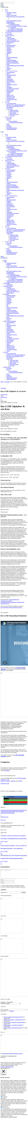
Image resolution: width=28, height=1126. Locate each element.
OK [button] (16, 1065)
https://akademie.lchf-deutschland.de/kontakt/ (11, 607)
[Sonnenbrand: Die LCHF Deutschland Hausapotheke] (14, 855)
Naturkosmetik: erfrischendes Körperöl (13, 1027)
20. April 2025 (4, 394)
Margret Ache (4, 397)
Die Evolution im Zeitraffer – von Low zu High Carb (12, 848)
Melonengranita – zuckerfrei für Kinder (13, 1025)
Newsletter (24, 1)
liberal (6, 813)
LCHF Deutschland (9, 811)
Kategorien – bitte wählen (7, 1002)
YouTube (20, 781)
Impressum (3, 1)
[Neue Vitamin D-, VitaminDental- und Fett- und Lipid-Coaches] (13, 835)
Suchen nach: (4, 892)
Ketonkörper (15, 810)
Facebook (7, 781)
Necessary (4, 1096)
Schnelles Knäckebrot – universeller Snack (14, 1019)
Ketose (20, 810)
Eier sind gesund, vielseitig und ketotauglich (14, 1022)
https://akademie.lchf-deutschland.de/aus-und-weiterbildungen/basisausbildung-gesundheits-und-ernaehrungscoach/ (12, 601)
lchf (23, 810)
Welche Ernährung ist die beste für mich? (13, 1017)
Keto (2, 810)
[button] (11, 797)
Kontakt (20, 1)
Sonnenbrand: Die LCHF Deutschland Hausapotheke (12, 858)
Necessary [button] (3, 1095)
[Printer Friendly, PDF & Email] (5, 796)
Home (2, 381)
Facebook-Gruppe (5, 783)
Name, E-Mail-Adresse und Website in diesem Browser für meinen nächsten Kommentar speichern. (13, 886)
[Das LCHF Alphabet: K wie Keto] (4, 817)
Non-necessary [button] (4, 1106)
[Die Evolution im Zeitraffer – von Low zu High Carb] (14, 845)
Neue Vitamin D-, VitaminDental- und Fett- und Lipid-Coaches (14, 838)
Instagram (13, 781)
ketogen (10, 810)
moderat (10, 813)
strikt (13, 813)
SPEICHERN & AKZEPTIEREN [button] (9, 1117)
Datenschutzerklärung (12, 1)
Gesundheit (7, 381)
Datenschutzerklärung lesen (7, 1066)
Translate (12, 1011)
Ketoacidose (6, 810)
